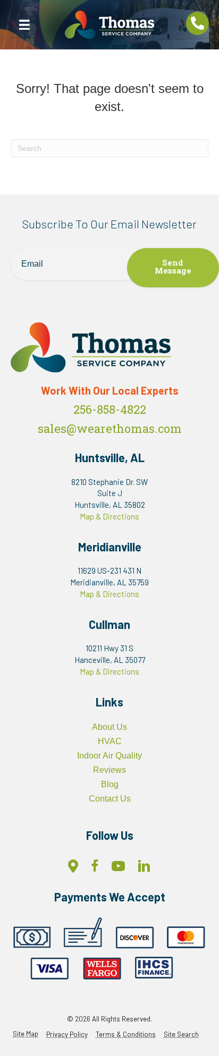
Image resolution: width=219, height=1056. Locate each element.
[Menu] (24, 25)
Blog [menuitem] (110, 784)
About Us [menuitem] (109, 726)
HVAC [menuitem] (110, 741)
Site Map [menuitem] (25, 1034)
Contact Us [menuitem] (110, 798)
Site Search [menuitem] (181, 1034)
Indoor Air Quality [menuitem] (109, 755)
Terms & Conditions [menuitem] (126, 1034)
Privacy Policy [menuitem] (67, 1034)
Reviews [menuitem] (109, 769)
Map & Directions (109, 516)
